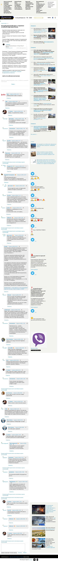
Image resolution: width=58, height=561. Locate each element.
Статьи (17, 17)
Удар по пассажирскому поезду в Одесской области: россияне (40, 89)
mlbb (6, 409)
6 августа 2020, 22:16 (19, 166)
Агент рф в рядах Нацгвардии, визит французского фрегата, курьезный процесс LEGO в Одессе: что (44, 51)
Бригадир (11, 118)
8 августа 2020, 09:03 (17, 533)
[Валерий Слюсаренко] (2, 174)
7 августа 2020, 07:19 (16, 295)
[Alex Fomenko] (3, 341)
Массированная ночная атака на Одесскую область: (41, 29)
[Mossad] (4, 295)
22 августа (33, 123)
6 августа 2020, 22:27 (21, 174)
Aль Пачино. (9, 393)
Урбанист (9, 217)
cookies (30, 559)
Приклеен (7, 153)
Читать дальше (34, 269)
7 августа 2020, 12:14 (16, 195)
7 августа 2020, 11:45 (16, 501)
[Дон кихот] (5, 186)
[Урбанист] (3, 217)
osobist (8, 207)
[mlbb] (2, 409)
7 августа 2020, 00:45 (17, 393)
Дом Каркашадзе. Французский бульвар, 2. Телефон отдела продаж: (51, 5)
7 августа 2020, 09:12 (18, 111)
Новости (22, 17)
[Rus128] (4, 140)
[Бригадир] (5, 118)
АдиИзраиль (13, 481)
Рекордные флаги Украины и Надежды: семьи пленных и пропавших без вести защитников (41, 81)
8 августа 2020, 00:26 (20, 518)
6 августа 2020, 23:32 (18, 339)
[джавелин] (5, 457)
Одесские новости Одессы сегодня (16, 556)
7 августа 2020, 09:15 (18, 401)
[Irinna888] (5, 348)
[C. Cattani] (5, 113)
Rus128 (8, 140)
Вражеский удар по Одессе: (40, 35)
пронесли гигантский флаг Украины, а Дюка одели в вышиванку (40, 99)
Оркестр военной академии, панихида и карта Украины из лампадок (40, 127)
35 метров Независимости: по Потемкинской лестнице (41, 96)
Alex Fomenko (9, 339)
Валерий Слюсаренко (9, 174)
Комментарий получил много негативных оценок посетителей (14, 162)
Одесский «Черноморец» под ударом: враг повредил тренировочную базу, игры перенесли (29, 5)
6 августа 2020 (3, 23)
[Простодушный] (4, 443)
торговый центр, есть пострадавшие (40, 38)
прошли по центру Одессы (39, 84)
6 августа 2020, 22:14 (14, 94)
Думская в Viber (34, 348)
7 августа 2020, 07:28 (15, 309)
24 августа (33, 25)
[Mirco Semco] (3, 422)
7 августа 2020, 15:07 (16, 510)
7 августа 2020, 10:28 (19, 118)
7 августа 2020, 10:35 (22, 481)
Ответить (9, 98)
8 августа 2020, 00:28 (20, 526)
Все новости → (34, 134)
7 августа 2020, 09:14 (16, 370)
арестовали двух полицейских (43, 63)
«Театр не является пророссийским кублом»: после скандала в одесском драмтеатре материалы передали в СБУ (45, 153)
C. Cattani (10, 111)
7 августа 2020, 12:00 (20, 378)
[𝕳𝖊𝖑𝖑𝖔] (3, 96)
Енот (7, 360)
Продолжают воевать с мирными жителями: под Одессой (39, 69)
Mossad (9, 295)
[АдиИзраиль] (5, 481)
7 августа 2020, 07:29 (18, 420)
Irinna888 (10, 348)
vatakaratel (7, 309)
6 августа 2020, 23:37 (20, 185)
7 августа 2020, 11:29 (20, 128)
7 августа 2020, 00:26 (19, 348)
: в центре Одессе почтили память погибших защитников (41, 130)
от (40, 59)
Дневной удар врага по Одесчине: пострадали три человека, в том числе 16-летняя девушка (18, 5)
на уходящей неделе (44, 53)
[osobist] (3, 207)
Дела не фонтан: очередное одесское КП (43, 56)
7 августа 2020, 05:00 (14, 360)
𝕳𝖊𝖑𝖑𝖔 (8, 94)
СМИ (30, 17)
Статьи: (32, 141)
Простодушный (13, 443)
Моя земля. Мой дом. (39, 41)
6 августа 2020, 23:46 (13, 101)
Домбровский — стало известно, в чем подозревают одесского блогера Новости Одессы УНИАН (16, 288)
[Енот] (4, 360)
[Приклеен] (3, 152)
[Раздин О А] (3, 166)
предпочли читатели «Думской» (50, 547)
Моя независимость (49, 41)
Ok (34, 559)
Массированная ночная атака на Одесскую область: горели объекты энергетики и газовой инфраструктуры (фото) (51, 509)
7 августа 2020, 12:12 (16, 140)
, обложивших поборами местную (43, 64)
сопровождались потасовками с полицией (11, 71)
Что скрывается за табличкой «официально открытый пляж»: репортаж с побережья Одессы (46, 145)
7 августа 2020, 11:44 (16, 434)
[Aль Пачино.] (3, 394)
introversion (12, 128)
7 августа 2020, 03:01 (19, 235)
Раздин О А (10, 166)
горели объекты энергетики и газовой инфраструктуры (40, 31)
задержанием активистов (8, 72)
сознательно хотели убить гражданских (41, 91)
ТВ (27, 17)
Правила (20, 552)
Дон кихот (10, 185)
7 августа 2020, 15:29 (15, 153)
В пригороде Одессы (38, 103)
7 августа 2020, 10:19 (19, 457)
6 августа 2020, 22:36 (18, 217)
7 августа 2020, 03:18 (13, 246)
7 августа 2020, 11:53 (20, 323)
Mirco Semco (10, 420)
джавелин (11, 457)
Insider (5, 246)
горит (35, 36)
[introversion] (5, 128)
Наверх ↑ (13, 84)
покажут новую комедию (44, 75)
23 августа (33, 47)
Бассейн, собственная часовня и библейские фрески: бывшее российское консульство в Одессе (41, 116)
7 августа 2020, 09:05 (19, 427)
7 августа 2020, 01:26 (14, 409)
